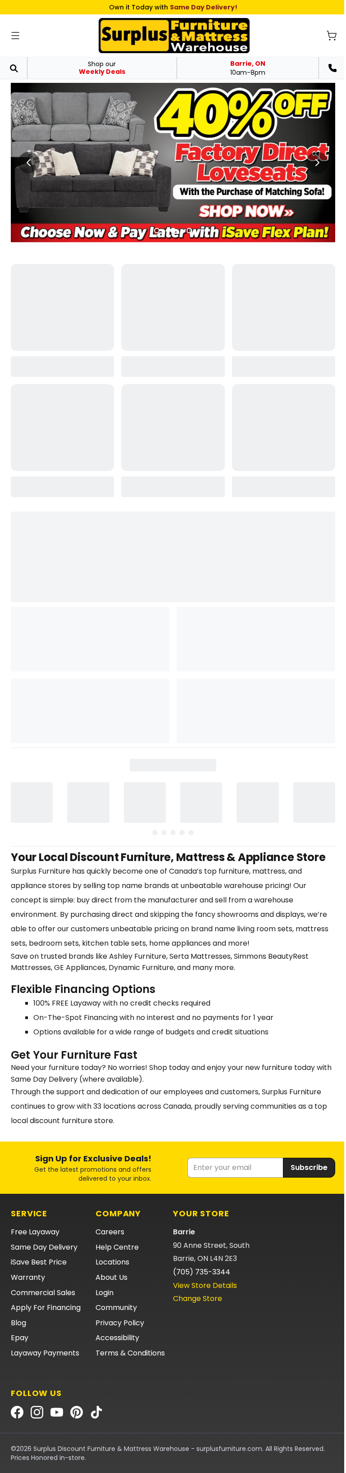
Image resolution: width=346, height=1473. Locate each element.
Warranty (28, 1277)
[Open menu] (15, 35)
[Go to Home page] (174, 35)
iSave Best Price (39, 1262)
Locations (112, 1262)
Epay (19, 1337)
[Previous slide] (29, 162)
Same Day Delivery (44, 1247)
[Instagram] (37, 1412)
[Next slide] (317, 162)
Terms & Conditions (130, 1353)
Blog (18, 1323)
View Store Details (205, 1285)
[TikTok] (96, 1412)
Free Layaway (35, 1232)
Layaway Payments (45, 1353)
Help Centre (117, 1247)
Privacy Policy (120, 1323)
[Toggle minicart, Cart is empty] (332, 36)
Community (116, 1307)
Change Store (197, 1298)
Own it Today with (173, 7)
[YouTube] (56, 1412)
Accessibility (117, 1337)
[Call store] (332, 68)
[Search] (13, 68)
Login (105, 1292)
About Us (111, 1277)
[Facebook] (17, 1412)
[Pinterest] (76, 1412)
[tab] (157, 230)
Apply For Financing (46, 1307)
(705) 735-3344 (201, 1272)
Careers (110, 1232)
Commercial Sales (43, 1292)
